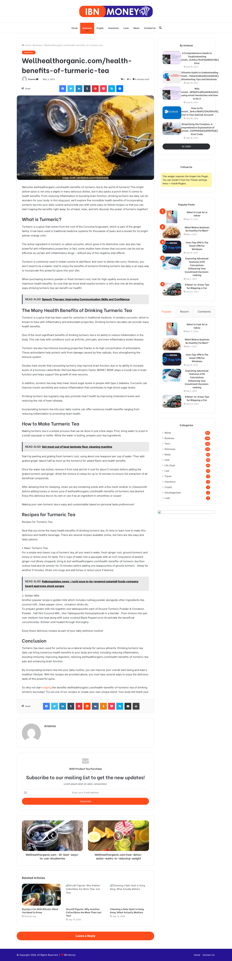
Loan (126, 27)
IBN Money (70, 955)
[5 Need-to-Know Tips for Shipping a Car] (172, 289)
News (136, 27)
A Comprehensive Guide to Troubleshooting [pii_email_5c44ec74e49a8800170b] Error (197, 58)
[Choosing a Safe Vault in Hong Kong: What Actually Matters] (129, 895)
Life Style (170, 465)
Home (75, 27)
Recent (184, 311)
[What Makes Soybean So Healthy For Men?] (172, 232)
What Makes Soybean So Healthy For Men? (197, 229)
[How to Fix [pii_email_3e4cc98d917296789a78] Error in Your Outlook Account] (172, 112)
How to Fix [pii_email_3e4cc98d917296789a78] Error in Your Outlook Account (197, 111)
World (168, 432)
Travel (168, 476)
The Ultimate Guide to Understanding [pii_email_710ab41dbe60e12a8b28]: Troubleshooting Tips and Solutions (197, 76)
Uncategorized (173, 492)
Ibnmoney (170, 449)
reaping (46, 687)
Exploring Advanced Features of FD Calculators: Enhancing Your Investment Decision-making (197, 267)
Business (87, 27)
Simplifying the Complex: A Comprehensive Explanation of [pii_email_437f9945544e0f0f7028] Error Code (197, 129)
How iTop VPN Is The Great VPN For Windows (197, 246)
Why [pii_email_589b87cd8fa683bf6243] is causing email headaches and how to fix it (197, 93)
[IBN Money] (116, 11)
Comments (204, 311)
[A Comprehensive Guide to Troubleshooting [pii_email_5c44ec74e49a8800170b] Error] (172, 57)
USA (167, 460)
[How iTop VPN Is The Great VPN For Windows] (172, 247)
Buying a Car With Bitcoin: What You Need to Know (40, 910)
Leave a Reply (85, 936)
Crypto (100, 27)
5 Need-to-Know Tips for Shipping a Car (197, 286)
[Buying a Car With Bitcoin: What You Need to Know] (41, 895)
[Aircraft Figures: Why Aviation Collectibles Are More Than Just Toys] (85, 895)
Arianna (32, 79)
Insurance (113, 27)
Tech (167, 443)
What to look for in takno (197, 213)
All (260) (186, 146)
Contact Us (150, 27)
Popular (166, 311)
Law (167, 470)
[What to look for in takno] (172, 216)
